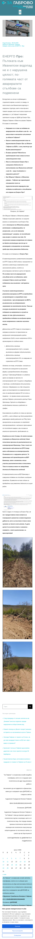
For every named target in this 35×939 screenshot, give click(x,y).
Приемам (17, 926)
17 (3, 865)
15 (24, 861)
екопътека (11, 46)
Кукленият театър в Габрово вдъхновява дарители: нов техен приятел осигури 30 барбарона (16, 751)
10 (3, 861)
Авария (5, 46)
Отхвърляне (17, 935)
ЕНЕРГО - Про (19, 46)
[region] (17, 922)
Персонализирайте (17, 930)
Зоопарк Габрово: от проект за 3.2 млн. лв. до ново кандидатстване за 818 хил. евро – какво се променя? (17, 740)
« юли (4, 874)
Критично (11, 44)
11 (7, 861)
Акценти (5, 44)
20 (16, 865)
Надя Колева (7, 43)
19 (12, 865)
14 (20, 861)
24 (3, 868)
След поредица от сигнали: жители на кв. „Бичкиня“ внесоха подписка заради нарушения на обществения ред (16, 721)
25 (7, 868)
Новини (17, 44)
